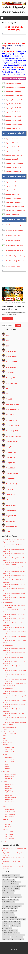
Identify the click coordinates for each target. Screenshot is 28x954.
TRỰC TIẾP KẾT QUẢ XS (9, 733)
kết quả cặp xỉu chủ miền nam (13, 198)
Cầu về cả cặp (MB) (12, 431)
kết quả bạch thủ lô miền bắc (13, 83)
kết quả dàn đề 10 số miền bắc (13, 124)
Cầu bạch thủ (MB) (11, 420)
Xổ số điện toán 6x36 (12, 404)
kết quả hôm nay (11, 351)
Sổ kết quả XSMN (11, 362)
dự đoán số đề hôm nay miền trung (10, 888)
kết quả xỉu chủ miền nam (12, 182)
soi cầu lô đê (17, 923)
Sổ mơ (8, 531)
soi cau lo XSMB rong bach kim (9, 917)
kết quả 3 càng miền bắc (11, 159)
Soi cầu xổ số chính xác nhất (9, 934)
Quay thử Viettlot (9, 838)
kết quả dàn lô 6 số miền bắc (13, 138)
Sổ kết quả (6, 744)
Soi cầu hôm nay (7, 729)
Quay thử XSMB (11, 510)
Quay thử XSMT (11, 521)
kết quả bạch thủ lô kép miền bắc (14, 95)
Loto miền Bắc (10, 494)
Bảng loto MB (8, 822)
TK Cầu (5, 807)
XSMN (7, 341)
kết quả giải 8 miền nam (11, 190)
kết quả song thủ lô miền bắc (13, 91)
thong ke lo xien (6, 937)
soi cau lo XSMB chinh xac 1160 (9, 910)
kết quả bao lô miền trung (13, 240)
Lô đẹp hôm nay (18, 897)
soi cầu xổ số (16, 932)
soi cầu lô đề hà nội (7, 928)
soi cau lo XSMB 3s (16, 906)
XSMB (7, 335)
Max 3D (8, 388)
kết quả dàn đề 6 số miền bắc (13, 116)
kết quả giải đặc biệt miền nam (13, 186)
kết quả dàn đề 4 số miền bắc (13, 112)
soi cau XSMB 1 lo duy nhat (18, 919)
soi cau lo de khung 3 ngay (8, 901)
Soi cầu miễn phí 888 (7, 932)
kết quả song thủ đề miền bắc (13, 108)
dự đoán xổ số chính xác (8, 890)
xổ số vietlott (10, 372)
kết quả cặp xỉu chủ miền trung (14, 245)
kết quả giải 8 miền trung (13, 235)
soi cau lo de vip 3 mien (18, 904)
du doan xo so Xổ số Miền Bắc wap (10, 884)
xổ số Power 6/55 (11, 383)
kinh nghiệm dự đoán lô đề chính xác (11, 895)
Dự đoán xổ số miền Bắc (8, 892)
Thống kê (9, 399)
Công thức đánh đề (18, 877)
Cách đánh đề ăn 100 (7, 877)
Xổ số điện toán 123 (12, 410)
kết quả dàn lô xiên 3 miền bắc (13, 151)
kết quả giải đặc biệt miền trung (14, 230)
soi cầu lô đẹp (5, 926)
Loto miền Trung (11, 505)
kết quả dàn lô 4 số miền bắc (13, 128)
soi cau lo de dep (14, 899)
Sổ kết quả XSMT (11, 367)
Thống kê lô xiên (11, 452)
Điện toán (6, 771)
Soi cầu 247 (4, 921)
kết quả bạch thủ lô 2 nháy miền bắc (15, 87)
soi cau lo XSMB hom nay (8, 912)
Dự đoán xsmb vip (8, 602)
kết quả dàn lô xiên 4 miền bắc (13, 155)
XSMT (7, 346)
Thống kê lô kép (11, 457)
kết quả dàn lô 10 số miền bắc (13, 167)
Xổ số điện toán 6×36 (10, 774)
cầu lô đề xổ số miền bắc (8, 879)
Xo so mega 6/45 (11, 378)
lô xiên (11, 897)
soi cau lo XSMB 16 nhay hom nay (10, 908)
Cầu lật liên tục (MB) (12, 425)
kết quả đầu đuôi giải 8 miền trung (15, 256)
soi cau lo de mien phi (7, 904)
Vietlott (5, 755)
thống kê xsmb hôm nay (7, 939)
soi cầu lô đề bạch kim (15, 926)
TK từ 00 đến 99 (11, 489)
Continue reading (7, 318)
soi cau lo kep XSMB (6, 906)
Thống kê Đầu (10, 463)
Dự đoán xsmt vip (8, 688)
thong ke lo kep (21, 934)
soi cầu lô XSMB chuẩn (7, 923)
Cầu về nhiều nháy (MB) (13, 436)
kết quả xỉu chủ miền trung (13, 225)
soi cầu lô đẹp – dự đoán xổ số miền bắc (13, 539)
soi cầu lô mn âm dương (14, 921)
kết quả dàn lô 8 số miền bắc (13, 143)
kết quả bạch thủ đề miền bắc (13, 104)
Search (18, 325)
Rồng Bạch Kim (5, 899)
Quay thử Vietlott (11, 526)
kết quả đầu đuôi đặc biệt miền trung (16, 261)
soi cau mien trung (6, 919)
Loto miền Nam (10, 500)
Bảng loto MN (8, 824)
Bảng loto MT (8, 826)
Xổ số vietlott (8, 757)
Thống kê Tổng (10, 478)
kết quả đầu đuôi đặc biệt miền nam (15, 210)
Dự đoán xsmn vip (8, 645)
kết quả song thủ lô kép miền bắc (14, 100)
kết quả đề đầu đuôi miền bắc (13, 171)
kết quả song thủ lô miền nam (13, 202)
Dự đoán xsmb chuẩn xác (10, 542)
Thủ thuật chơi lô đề (8, 731)
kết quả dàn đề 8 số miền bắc (13, 120)
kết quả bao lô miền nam (12, 194)
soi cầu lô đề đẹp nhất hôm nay (9, 930)
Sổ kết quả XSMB (11, 356)
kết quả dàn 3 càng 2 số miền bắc (14, 163)
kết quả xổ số (5, 897)
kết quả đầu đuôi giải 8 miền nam (14, 206)
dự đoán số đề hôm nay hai (18, 886)
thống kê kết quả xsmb (16, 937)
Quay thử (5, 829)
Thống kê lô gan (11, 447)
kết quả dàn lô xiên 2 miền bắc (13, 147)
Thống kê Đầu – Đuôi (12, 473)
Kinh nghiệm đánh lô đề (9, 727)
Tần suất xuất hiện (12, 484)
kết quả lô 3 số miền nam (12, 214)
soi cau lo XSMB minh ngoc (8, 915)
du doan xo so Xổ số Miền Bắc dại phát (11, 881)
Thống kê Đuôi (10, 468)
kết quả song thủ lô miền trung (14, 250)
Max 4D (8, 394)
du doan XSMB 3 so (6, 886)
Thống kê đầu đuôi (12, 441)
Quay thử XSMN (11, 516)
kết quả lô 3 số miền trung (13, 266)
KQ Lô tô (5, 819)
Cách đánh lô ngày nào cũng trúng (10, 875)
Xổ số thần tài (10, 415)
